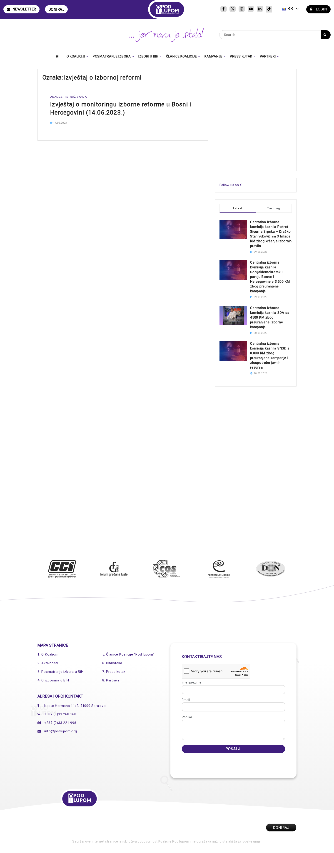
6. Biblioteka (112, 663)
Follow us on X (230, 185)
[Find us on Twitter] (232, 9)
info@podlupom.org (60, 731)
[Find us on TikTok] (269, 9)
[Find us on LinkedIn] (260, 9)
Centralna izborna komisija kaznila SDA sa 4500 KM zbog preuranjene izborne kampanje (269, 317)
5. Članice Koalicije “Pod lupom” (128, 654)
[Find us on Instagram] (242, 9)
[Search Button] (326, 34)
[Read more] (189, 122)
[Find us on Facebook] (223, 9)
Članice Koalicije (181, 56)
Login (321, 9)
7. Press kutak (114, 672)
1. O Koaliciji (47, 654)
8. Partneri (110, 680)
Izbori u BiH (148, 56)
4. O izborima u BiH (53, 680)
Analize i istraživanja (68, 96)
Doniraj (56, 9)
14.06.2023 (59, 122)
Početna (59, 56)
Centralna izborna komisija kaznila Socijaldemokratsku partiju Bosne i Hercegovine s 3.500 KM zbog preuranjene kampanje (270, 276)
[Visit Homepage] (167, 9)
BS (290, 8)
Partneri (268, 56)
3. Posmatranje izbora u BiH (60, 672)
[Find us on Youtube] (251, 9)
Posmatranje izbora (112, 56)
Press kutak (241, 56)
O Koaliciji (76, 56)
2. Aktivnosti (47, 663)
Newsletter (24, 9)
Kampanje (213, 56)
